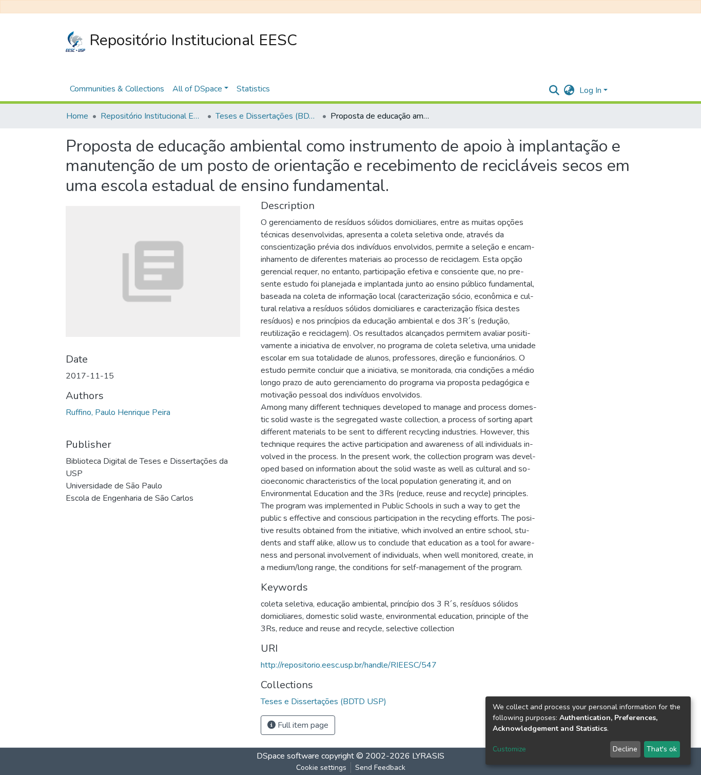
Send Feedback (380, 767)
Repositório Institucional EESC (191, 40)
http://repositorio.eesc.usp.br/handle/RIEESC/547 (349, 665)
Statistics (253, 88)
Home (77, 116)
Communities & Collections (117, 88)
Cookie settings (321, 767)
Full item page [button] (302, 725)
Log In (590, 90)
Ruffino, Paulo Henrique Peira (118, 412)
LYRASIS (428, 756)
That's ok (662, 749)
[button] (568, 90)
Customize (509, 749)
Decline (625, 749)
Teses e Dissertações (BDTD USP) (267, 116)
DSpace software (288, 756)
